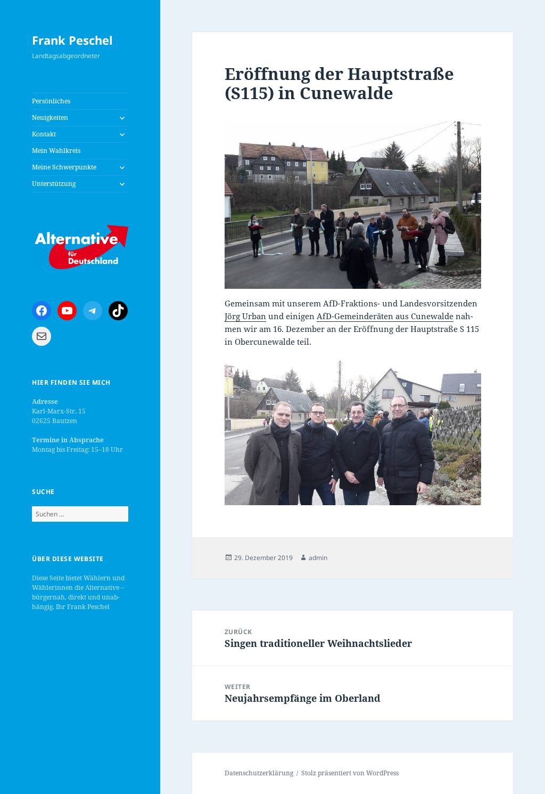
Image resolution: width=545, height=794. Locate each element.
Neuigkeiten (50, 117)
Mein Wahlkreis (56, 150)
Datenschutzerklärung (259, 772)
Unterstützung (54, 183)
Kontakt (44, 134)
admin (318, 557)
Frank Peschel (72, 40)
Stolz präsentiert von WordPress (350, 772)
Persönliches (51, 101)
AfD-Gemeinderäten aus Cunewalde (385, 316)
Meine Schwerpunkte (64, 167)
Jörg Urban (245, 316)
